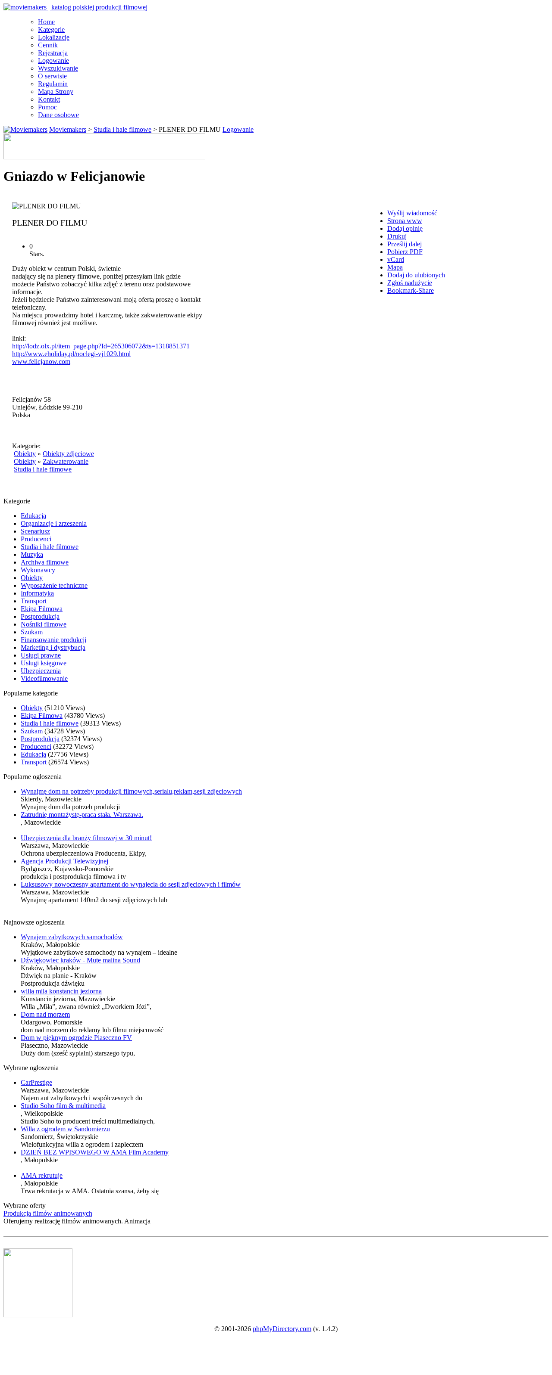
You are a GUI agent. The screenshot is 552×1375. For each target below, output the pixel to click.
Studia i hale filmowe (122, 129)
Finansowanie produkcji (53, 639)
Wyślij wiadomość (412, 213)
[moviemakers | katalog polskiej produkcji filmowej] (75, 7)
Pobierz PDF (405, 251)
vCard (395, 259)
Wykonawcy (38, 570)
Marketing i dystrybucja (53, 647)
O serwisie (52, 76)
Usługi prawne (41, 655)
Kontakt (49, 99)
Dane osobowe (58, 114)
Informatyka (37, 593)
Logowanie (53, 60)
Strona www (404, 220)
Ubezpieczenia (41, 670)
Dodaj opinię (405, 228)
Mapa (395, 267)
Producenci (36, 539)
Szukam (32, 632)
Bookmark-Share (410, 290)
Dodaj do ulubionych (416, 275)
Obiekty (25, 453)
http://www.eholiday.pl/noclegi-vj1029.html (71, 353)
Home (46, 21)
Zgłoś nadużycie (409, 282)
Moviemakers (67, 129)
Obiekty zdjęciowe (68, 453)
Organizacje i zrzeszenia (54, 523)
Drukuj (397, 236)
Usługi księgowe (43, 663)
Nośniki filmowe (43, 624)
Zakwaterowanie (65, 461)
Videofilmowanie (44, 678)
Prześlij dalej (404, 244)
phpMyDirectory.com (282, 1328)
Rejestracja (53, 52)
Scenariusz (35, 531)
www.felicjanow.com (41, 361)
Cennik (48, 45)
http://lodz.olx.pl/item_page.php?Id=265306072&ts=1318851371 (101, 346)
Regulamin (53, 83)
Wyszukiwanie (58, 68)
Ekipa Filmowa (42, 608)
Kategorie (51, 29)
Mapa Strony (55, 91)
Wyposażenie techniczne (54, 585)
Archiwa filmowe (45, 562)
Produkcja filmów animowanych (47, 1213)
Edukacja (33, 515)
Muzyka (32, 554)
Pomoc (47, 107)
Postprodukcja (40, 616)
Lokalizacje (53, 37)
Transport (34, 601)
